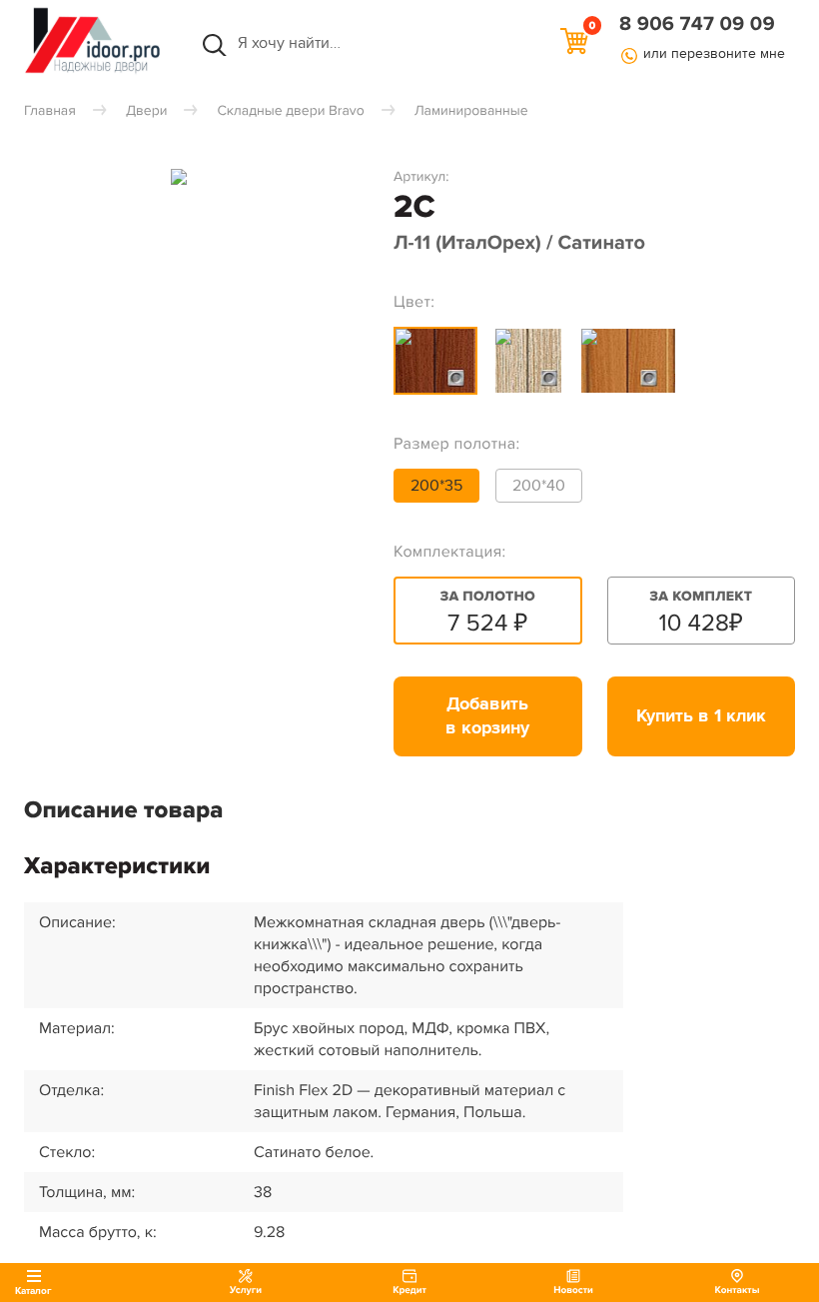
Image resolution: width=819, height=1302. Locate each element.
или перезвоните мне (714, 53)
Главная (50, 111)
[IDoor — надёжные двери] (93, 72)
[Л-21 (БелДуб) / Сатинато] (528, 361)
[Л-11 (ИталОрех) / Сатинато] (435, 361)
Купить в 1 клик (701, 716)
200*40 (538, 486)
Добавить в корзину (487, 716)
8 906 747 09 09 (697, 25)
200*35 (436, 486)
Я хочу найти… (240, 43)
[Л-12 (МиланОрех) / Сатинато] (628, 361)
